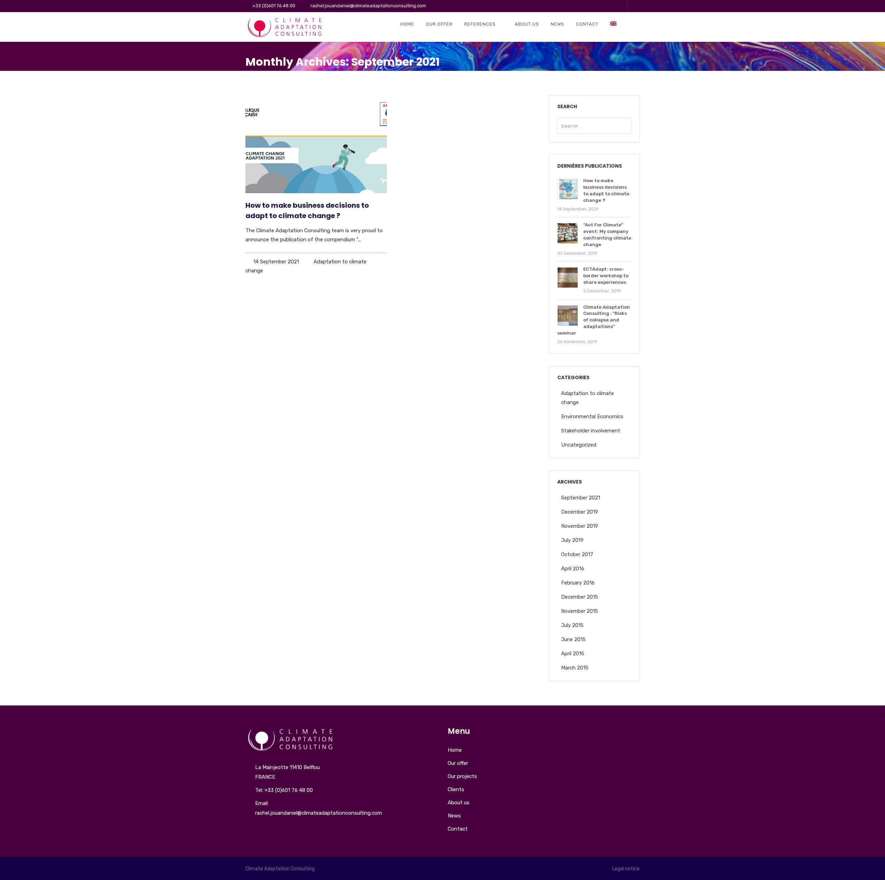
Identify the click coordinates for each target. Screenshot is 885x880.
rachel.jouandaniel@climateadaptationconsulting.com (368, 5)
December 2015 (579, 597)
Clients (456, 789)
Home (407, 24)
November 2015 (579, 611)
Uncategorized (578, 445)
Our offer (439, 24)
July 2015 (572, 625)
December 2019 (579, 512)
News (557, 24)
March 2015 (574, 668)
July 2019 (572, 540)
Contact (587, 24)
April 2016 (572, 568)
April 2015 (572, 653)
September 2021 (580, 498)
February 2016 (578, 583)
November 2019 (579, 526)
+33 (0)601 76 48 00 (273, 5)
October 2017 (577, 554)
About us (527, 24)
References (480, 24)
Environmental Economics (592, 416)
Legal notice (626, 869)
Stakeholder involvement (590, 431)
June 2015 (573, 639)
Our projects (462, 776)
